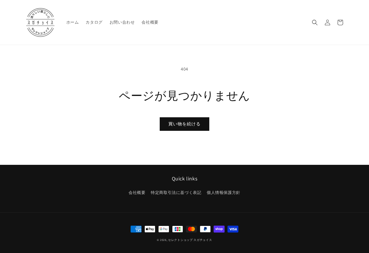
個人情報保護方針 (223, 192)
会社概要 (137, 192)
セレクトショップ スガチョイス (190, 240)
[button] (314, 22)
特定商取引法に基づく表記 (176, 192)
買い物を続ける (184, 123)
